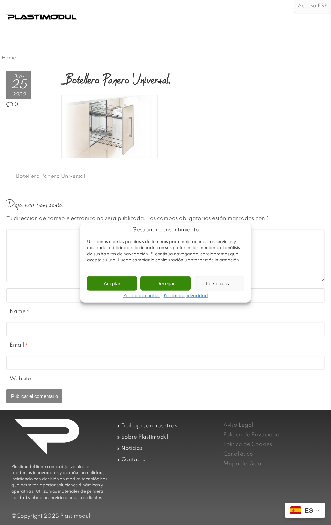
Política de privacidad (186, 296)
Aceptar (112, 283)
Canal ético (238, 454)
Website (20, 378)
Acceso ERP (312, 6)
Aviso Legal (238, 425)
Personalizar (219, 283)
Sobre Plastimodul (144, 437)
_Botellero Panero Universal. (50, 176)
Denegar (165, 283)
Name (18, 311)
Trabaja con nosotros (149, 426)
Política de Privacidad (251, 435)
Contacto (133, 459)
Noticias (131, 448)
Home (9, 58)
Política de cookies (141, 296)
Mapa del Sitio (242, 464)
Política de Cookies (247, 444)
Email (17, 345)
